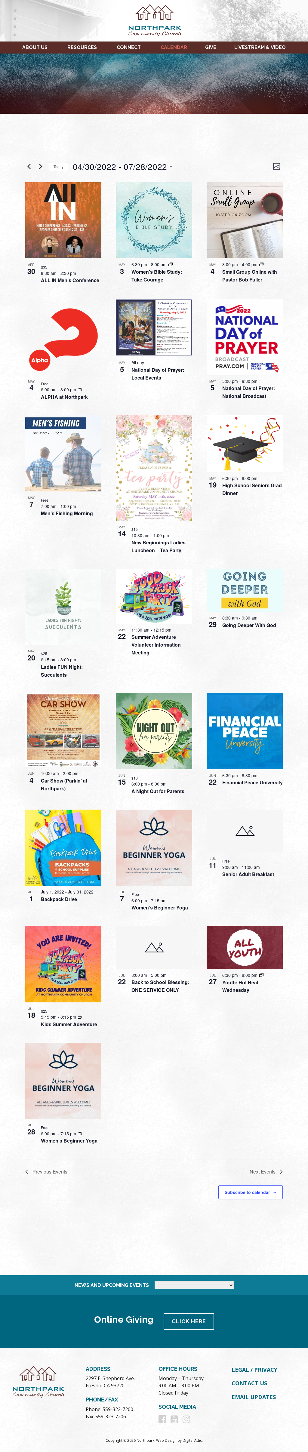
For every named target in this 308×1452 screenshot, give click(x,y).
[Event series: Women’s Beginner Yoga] (80, 1134)
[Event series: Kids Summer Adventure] (80, 1017)
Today (58, 166)
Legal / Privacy (254, 1369)
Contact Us (249, 1383)
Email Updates (254, 1397)
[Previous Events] (28, 166)
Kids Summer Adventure (69, 1024)
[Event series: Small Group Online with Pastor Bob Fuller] (261, 264)
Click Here (189, 1321)
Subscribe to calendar (247, 1192)
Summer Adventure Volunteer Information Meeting (156, 644)
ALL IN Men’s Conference (70, 280)
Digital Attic (192, 1440)
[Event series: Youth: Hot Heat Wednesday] (261, 975)
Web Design (166, 1440)
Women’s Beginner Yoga (159, 907)
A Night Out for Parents (157, 791)
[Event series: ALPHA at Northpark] (80, 389)
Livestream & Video (260, 47)
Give (210, 47)
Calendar (174, 47)
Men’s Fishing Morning (67, 513)
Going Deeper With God (249, 625)
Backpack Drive (59, 899)
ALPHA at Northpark (64, 396)
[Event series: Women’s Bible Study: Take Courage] (170, 264)
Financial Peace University (252, 782)
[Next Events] (40, 166)
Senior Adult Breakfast (248, 874)
